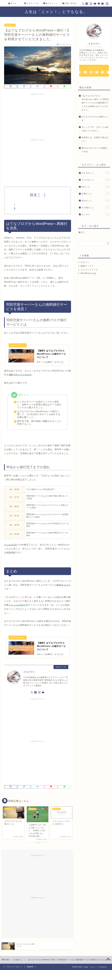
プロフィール (32, 3)
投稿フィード (87, 266)
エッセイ (95, 214)
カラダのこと (95, 173)
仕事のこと (95, 194)
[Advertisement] (37, 115)
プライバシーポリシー (14, 967)
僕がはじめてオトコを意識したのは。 (95, 150)
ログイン (85, 262)
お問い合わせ (70, 3)
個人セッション (51, 4)
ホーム (14, 3)
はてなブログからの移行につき (95, 118)
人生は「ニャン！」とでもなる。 (56, 11)
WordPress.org (88, 273)
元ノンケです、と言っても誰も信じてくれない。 (95, 129)
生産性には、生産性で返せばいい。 (95, 139)
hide (42, 195)
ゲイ (82, 232)
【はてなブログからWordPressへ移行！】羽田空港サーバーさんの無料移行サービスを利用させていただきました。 (95, 103)
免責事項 (30, 967)
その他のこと (9, 25)
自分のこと (95, 201)
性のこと (95, 187)
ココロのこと (95, 180)
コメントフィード (89, 269)
